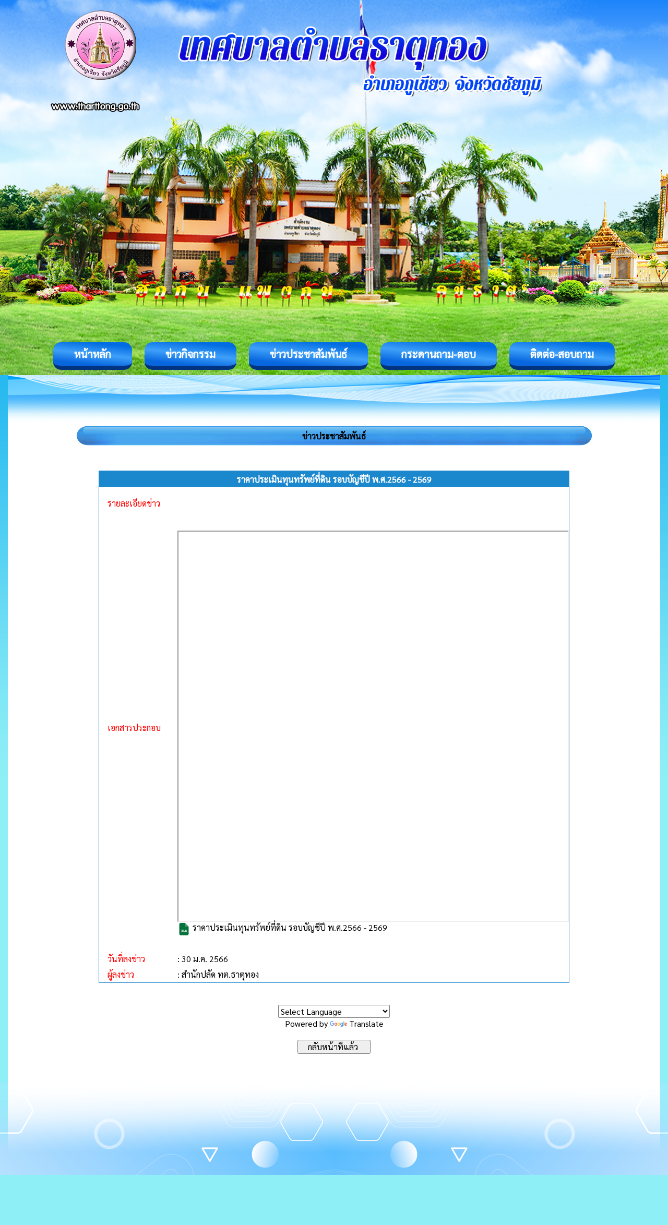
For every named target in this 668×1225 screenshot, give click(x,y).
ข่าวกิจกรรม (190, 354)
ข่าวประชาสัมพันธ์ (308, 354)
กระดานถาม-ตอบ (438, 354)
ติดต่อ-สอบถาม (562, 354)
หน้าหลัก (92, 354)
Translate (366, 1023)
